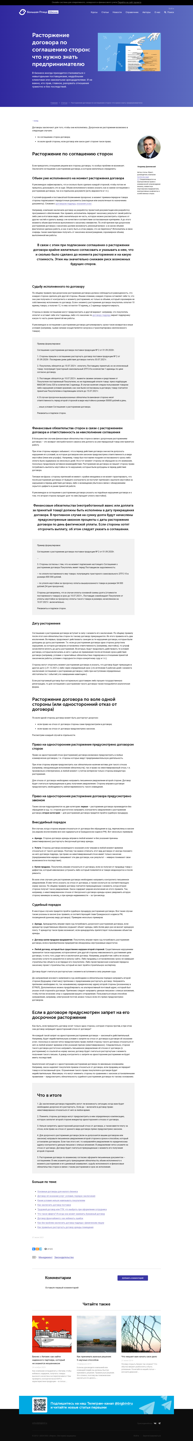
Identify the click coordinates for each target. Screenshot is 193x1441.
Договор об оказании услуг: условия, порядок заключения (66, 1196)
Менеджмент (46, 1257)
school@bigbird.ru (39, 1423)
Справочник (132, 12)
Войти (171, 8)
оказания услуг (84, 203)
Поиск (170, 12)
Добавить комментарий (132, 1278)
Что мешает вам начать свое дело (139, 1357)
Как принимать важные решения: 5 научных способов (94, 1358)
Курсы (94, 12)
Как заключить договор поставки (54, 1205)
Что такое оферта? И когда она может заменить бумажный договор (71, 1214)
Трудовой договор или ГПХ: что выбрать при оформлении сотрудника (72, 1209)
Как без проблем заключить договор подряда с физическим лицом (70, 1223)
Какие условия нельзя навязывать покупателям (61, 1200)
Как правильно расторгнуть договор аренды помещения (65, 1227)
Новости (117, 12)
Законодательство (64, 1257)
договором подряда (66, 203)
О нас (157, 12)
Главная (54, 103)
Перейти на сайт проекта (129, 2)
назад (36, 121)
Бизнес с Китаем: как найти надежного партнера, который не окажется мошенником (48, 1360)
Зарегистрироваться (152, 1436)
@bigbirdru (124, 1403)
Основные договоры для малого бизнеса (57, 1191)
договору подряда (102, 315)
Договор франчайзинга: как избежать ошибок (60, 1218)
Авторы (146, 12)
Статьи (105, 12)
